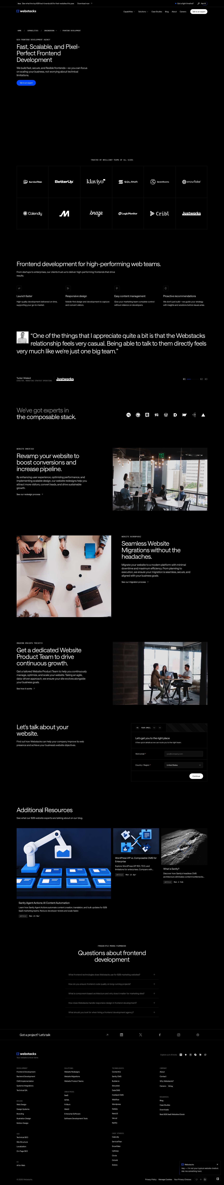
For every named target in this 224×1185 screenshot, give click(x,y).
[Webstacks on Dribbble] (197, 1035)
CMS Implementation (25, 1081)
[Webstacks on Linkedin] (121, 1035)
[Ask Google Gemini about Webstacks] (186, 1055)
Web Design (21, 1104)
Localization (21, 1146)
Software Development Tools (76, 1118)
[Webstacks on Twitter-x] (140, 1035)
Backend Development (26, 1076)
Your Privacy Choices (182, 1179)
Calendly (115, 1137)
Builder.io (115, 1081)
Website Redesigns (72, 1072)
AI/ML (66, 1100)
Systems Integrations (25, 1086)
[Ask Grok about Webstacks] (205, 1055)
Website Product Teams (73, 1081)
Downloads (164, 1109)
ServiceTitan (117, 1141)
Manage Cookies (165, 1179)
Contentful (116, 1072)
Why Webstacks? (167, 1081)
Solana (114, 1165)
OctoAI (115, 1160)
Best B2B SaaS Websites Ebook (172, 1114)
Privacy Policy (150, 1179)
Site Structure (22, 1142)
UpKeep (115, 1151)
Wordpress (116, 1104)
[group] (112, 357)
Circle (114, 1155)
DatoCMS (116, 1090)
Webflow (115, 1099)
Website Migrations (72, 1076)
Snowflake (116, 1146)
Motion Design (22, 1123)
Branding (20, 1114)
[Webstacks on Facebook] (159, 1035)
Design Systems (23, 1109)
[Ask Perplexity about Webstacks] (190, 1055)
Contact (163, 1076)
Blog (167, 11)
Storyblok (116, 1086)
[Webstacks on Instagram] (178, 1035)
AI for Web (21, 1165)
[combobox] (50, 30)
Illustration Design (24, 1118)
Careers (183, 11)
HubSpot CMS (118, 1095)
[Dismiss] (217, 1164)
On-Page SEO (22, 1151)
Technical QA (22, 1090)
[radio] (196, 1179)
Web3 (66, 1109)
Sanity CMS (116, 1076)
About (174, 11)
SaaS (66, 1095)
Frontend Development (26, 1072)
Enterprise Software (72, 1114)
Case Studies (157, 11)
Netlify (114, 1123)
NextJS (115, 1113)
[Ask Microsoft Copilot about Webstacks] (195, 1055)
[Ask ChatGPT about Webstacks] (181, 1055)
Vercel (114, 1118)
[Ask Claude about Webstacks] (200, 1055)
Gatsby (115, 1109)
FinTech (67, 1104)
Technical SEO (22, 1137)
